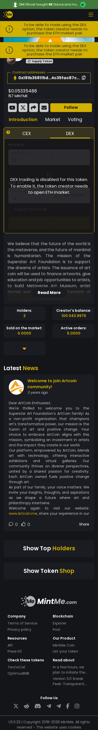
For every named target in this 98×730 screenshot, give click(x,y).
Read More (49, 292)
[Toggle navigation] (90, 14)
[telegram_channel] (58, 706)
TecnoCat (16, 667)
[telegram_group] (48, 706)
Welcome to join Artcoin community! (52, 384)
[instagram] (77, 706)
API (10, 645)
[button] (15, 77)
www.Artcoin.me (23, 513)
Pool (56, 629)
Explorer (59, 623)
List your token (65, 651)
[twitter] (16, 706)
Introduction (23, 120)
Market (52, 120)
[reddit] (26, 706)
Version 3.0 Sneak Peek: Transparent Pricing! (68, 684)
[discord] (37, 706)
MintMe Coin (64, 645)
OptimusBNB (18, 673)
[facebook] (67, 706)
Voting (75, 120)
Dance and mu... (66, 4)
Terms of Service (22, 623)
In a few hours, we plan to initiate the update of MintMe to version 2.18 (71, 675)
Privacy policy (19, 629)
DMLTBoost (27, 5)
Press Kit (15, 651)
